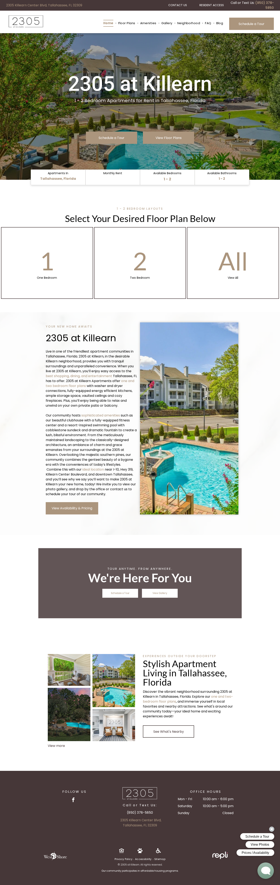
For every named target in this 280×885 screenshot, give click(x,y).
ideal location (93, 469)
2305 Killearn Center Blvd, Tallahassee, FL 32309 (44, 5)
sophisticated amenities (100, 415)
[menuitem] (108, 23)
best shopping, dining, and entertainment (79, 376)
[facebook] (73, 800)
